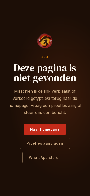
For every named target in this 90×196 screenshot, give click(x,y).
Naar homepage (45, 129)
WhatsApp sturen (45, 157)
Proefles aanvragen (45, 143)
